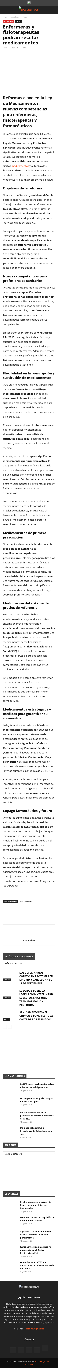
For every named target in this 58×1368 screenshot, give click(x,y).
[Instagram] (21, 1350)
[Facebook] (6, 54)
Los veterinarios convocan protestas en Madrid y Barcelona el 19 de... (37, 1115)
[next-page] (9, 1027)
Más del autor (13, 963)
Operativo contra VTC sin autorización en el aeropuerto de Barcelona (37, 1265)
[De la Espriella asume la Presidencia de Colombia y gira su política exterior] (10, 1131)
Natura (7, 980)
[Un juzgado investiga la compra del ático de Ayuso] (10, 1102)
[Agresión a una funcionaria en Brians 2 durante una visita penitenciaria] (10, 1235)
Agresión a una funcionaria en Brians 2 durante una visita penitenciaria (35, 1234)
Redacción (10, 48)
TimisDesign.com (42, 1361)
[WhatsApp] (20, 54)
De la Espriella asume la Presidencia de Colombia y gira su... (36, 1130)
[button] (5, 10)
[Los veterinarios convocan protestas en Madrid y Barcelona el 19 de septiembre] (10, 976)
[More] (33, 54)
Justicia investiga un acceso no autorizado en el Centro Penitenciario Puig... (35, 1249)
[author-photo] (29, 935)
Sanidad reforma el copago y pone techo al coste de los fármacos (36, 1016)
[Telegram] (26, 54)
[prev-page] (5, 1027)
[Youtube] (37, 1350)
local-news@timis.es (35, 1328)
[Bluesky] (45, 1348)
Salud (25, 17)
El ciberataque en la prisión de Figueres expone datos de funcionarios (35, 1205)
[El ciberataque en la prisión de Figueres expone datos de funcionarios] (10, 1205)
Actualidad (15, 17)
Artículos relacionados (19, 956)
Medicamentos (26, 901)
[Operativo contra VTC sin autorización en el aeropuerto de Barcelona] (10, 1266)
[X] (13, 54)
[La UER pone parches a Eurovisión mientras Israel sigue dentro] (10, 1088)
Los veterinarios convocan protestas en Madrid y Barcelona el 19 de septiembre (36, 978)
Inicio (5, 17)
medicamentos (20, 166)
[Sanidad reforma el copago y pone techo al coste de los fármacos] (10, 1016)
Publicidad (29, 1364)
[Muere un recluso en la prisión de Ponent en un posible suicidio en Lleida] (10, 1221)
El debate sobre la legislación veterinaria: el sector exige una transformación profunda (36, 998)
